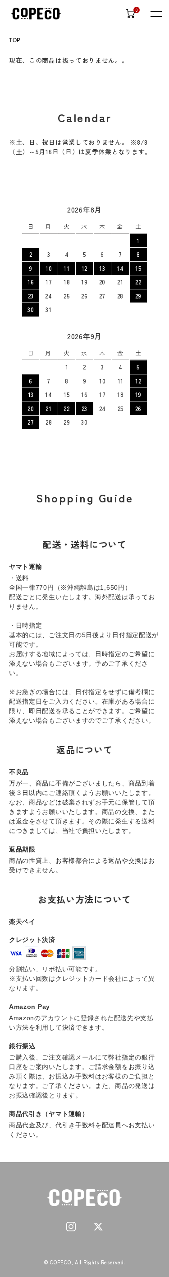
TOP (15, 40)
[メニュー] (155, 13)
